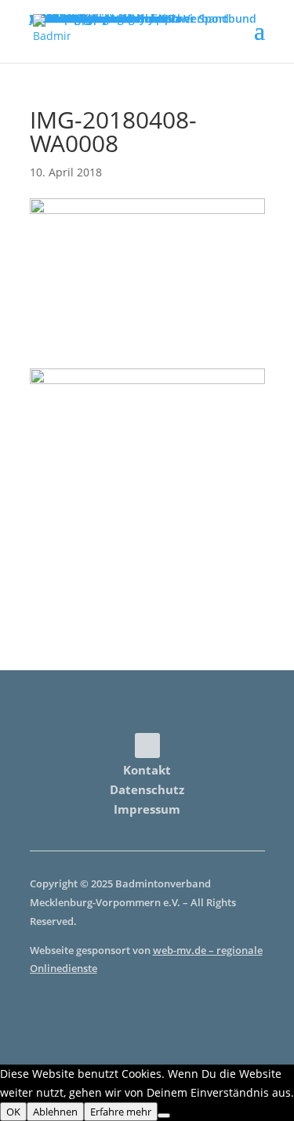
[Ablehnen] (164, 1115)
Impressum (147, 809)
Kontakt (147, 770)
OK (13, 1112)
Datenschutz (147, 789)
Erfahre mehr (120, 1112)
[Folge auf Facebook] (147, 745)
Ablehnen (55, 1112)
